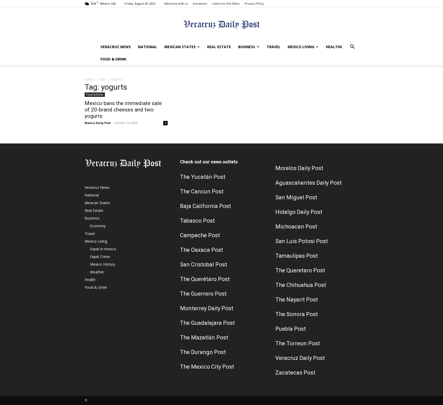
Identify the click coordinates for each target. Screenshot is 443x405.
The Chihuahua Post (300, 285)
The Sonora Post (296, 314)
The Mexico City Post (207, 367)
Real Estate (219, 46)
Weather (97, 271)
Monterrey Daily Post (206, 308)
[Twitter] (341, 47)
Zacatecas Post (295, 372)
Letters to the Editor (226, 3)
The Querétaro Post (205, 279)
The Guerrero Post (203, 293)
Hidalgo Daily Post (298, 212)
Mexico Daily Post (98, 123)
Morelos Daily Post (299, 168)
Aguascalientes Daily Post (308, 183)
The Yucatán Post (202, 177)
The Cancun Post (202, 191)
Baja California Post (205, 206)
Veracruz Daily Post (300, 358)
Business (246, 46)
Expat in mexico (103, 248)
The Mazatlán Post (204, 337)
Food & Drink (113, 59)
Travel (273, 46)
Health (333, 46)
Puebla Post (290, 329)
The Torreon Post (297, 343)
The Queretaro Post (300, 270)
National (147, 46)
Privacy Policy (254, 3)
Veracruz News (115, 46)
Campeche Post (200, 235)
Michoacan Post (296, 226)
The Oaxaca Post (201, 250)
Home (89, 79)
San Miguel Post (296, 197)
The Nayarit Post (296, 299)
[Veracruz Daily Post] (221, 24)
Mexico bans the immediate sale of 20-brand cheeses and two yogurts (123, 109)
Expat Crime (100, 256)
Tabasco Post (197, 220)
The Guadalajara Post (207, 323)
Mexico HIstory (102, 264)
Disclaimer (200, 3)
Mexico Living (301, 46)
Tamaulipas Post (296, 256)
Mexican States (180, 46)
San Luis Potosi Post (301, 241)
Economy (98, 225)
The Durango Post (203, 352)
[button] (352, 47)
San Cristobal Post (203, 264)
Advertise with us (176, 3)
